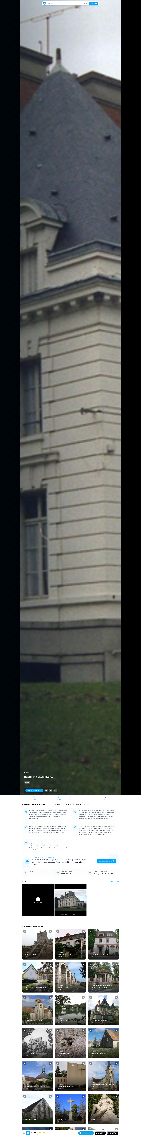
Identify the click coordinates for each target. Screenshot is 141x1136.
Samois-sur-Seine (34, 874)
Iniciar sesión (93, 3)
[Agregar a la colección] (46, 790)
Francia (28, 773)
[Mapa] (50, 790)
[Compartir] (55, 790)
